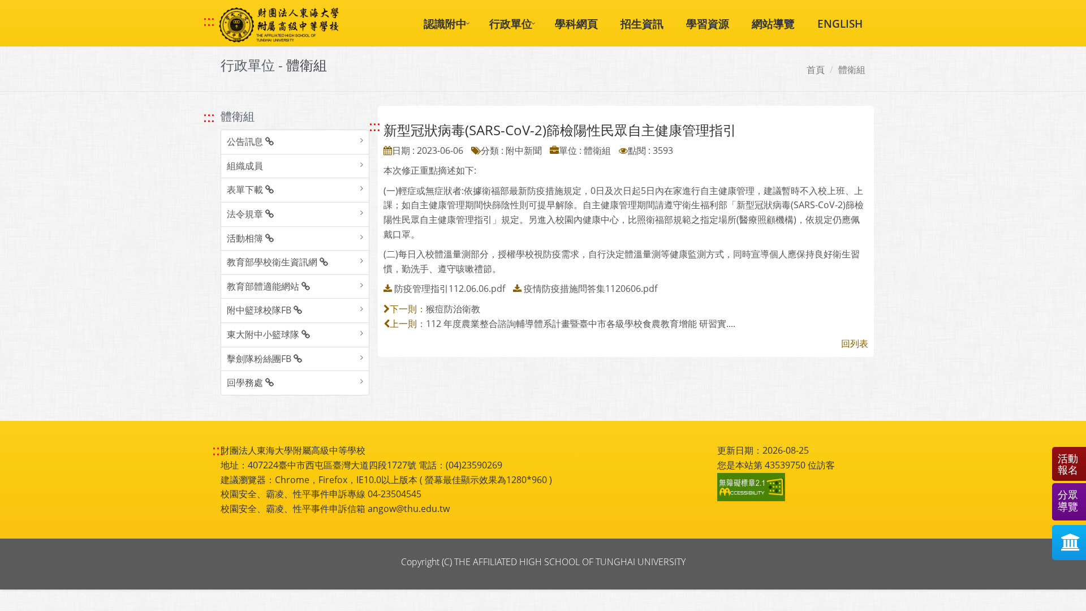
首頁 (816, 69)
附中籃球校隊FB (260, 310)
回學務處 (246, 382)
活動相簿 (246, 238)
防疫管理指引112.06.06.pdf (449, 288)
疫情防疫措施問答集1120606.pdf (590, 288)
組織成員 (245, 166)
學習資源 (707, 23)
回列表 (854, 343)
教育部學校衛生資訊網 (273, 262)
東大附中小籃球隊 (264, 334)
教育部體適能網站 (264, 286)
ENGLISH (840, 23)
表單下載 (246, 189)
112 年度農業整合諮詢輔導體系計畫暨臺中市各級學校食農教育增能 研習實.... (580, 323)
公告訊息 (246, 141)
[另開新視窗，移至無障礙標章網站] (752, 487)
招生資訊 (641, 23)
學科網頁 (576, 23)
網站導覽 (773, 23)
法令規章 (246, 214)
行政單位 (510, 23)
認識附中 (445, 23)
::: (209, 21)
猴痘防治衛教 (453, 309)
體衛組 (851, 69)
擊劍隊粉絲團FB (260, 358)
